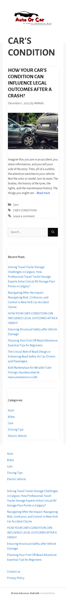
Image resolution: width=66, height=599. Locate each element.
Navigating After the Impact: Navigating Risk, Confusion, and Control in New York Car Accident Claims (32, 516)
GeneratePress (47, 593)
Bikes (11, 416)
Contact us (13, 571)
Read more (43, 193)
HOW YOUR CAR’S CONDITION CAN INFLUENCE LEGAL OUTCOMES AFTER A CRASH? (30, 83)
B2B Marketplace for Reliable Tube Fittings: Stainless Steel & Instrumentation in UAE (29, 372)
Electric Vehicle (17, 436)
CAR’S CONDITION (25, 210)
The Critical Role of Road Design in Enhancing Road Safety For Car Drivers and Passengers (31, 356)
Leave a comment (24, 216)
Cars (15, 204)
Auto (11, 410)
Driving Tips (15, 429)
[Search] (53, 232)
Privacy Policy (15, 578)
